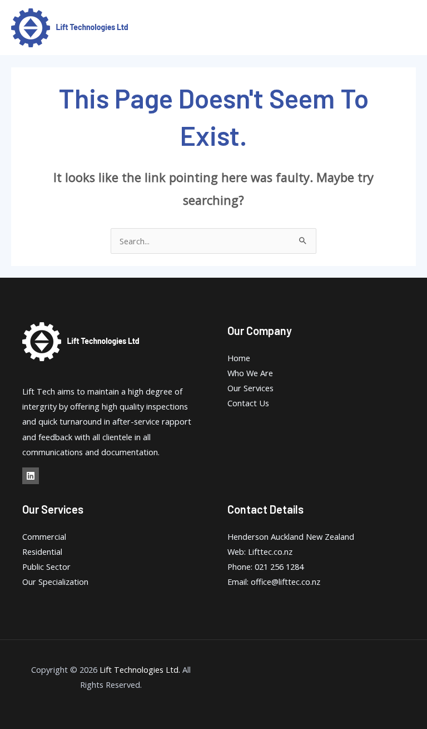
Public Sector (46, 566)
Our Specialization (55, 581)
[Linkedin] (30, 475)
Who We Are (250, 372)
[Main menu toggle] (404, 28)
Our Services (250, 387)
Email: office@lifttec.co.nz (273, 581)
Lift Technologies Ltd (139, 669)
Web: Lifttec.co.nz (259, 551)
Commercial (44, 536)
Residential (42, 551)
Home (238, 357)
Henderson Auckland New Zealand (290, 536)
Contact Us (248, 402)
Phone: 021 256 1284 (265, 566)
